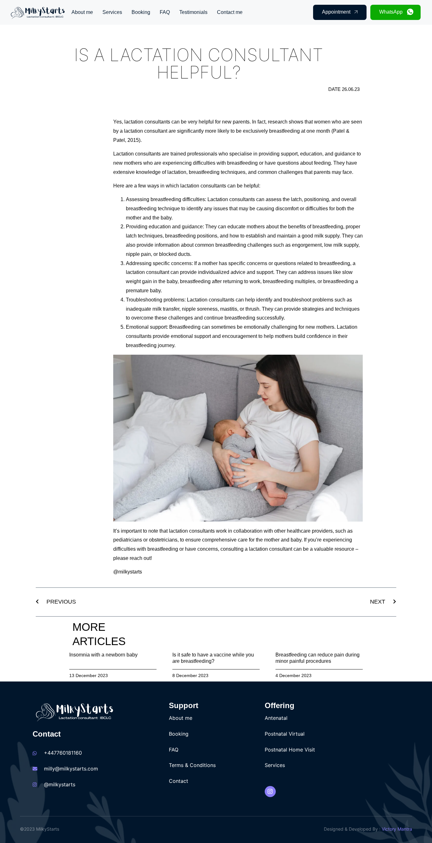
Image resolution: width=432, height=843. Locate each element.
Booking (141, 12)
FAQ (165, 12)
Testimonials (193, 12)
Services (112, 12)
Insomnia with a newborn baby (103, 654)
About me (82, 12)
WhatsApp (391, 12)
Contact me (230, 12)
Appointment (336, 12)
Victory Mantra (397, 829)
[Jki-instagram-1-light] (270, 791)
